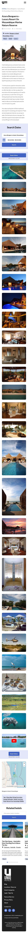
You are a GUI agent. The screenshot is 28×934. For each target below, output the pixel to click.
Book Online (14, 155)
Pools (4, 801)
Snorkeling (16, 801)
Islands (15, 799)
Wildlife (22, 801)
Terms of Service (9, 897)
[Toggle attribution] (24, 786)
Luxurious (20, 799)
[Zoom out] (24, 765)
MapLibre (21, 786)
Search (14, 145)
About (6, 903)
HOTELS (4, 8)
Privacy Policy (8, 900)
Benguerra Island (14, 33)
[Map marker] (14, 773)
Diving (14, 797)
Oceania (18, 847)
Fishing (5, 799)
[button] (7, 862)
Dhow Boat (9, 797)
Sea (12, 801)
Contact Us (7, 906)
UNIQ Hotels (18, 28)
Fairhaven (6, 847)
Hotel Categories (9, 890)
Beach (5, 38)
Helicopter (10, 799)
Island (10, 38)
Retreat (9, 801)
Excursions (19, 797)
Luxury (16, 38)
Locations (7, 887)
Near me (13, 887)
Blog (5, 884)
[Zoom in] (24, 763)
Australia (12, 847)
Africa (11, 35)
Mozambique (6, 35)
